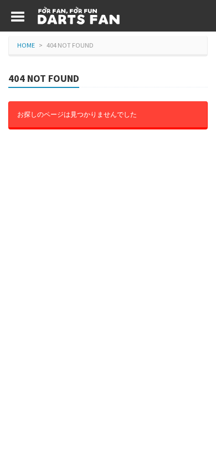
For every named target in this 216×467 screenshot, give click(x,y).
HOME (26, 45)
